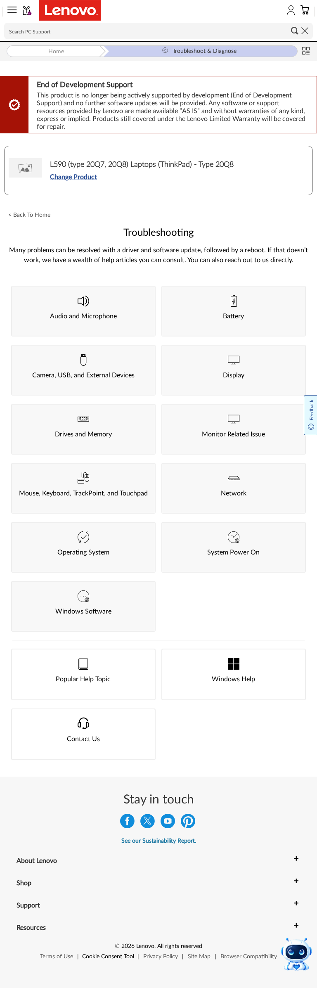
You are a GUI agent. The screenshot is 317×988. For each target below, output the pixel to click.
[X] (147, 823)
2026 (128, 946)
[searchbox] (158, 31)
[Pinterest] (188, 823)
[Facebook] (127, 823)
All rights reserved (179, 946)
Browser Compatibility (248, 957)
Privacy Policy (160, 957)
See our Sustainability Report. (158, 841)
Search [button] (294, 31)
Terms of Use (56, 957)
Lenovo (145, 946)
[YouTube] (168, 823)
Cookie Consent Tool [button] (108, 957)
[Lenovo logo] (70, 10)
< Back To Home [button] (29, 215)
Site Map (199, 957)
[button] (10, 12)
